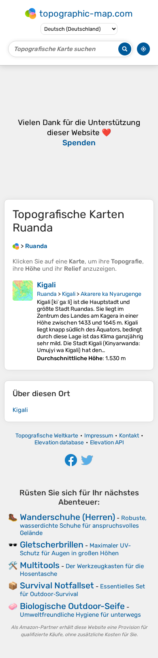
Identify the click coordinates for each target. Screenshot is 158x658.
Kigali (46, 284)
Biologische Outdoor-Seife (72, 606)
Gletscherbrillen (51, 544)
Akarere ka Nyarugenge (111, 294)
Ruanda (47, 294)
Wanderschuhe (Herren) (67, 517)
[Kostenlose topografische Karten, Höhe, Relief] (16, 246)
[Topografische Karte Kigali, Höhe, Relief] (23, 321)
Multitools (40, 565)
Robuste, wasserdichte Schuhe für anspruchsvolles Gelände (83, 525)
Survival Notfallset (57, 585)
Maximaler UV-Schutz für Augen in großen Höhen (75, 549)
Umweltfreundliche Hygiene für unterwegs (80, 614)
